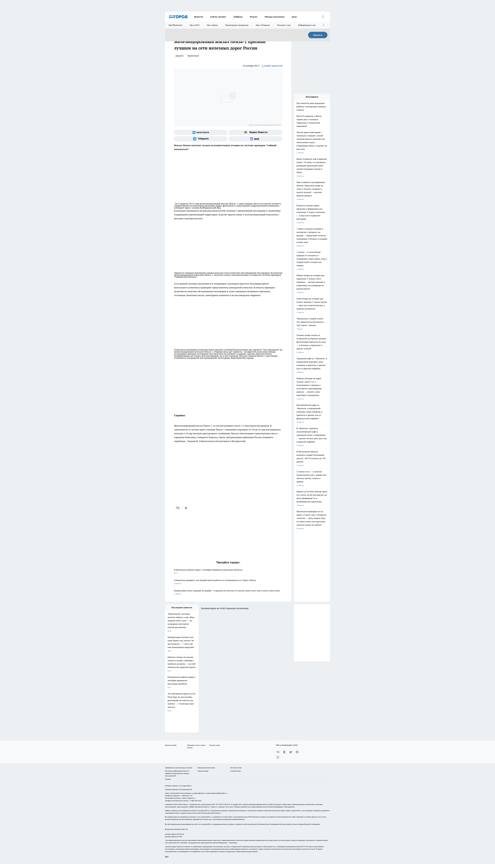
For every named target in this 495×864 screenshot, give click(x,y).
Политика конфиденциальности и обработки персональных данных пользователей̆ (177, 773)
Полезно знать (214, 745)
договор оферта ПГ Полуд (174, 834)
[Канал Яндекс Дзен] (297, 752)
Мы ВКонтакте (175, 25)
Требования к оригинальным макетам (178, 768)
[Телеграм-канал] (201, 138)
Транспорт (193, 55)
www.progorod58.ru (185, 786)
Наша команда (203, 771)
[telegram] (186, 508)
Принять (317, 35)
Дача (294, 16)
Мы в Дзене (212, 25)
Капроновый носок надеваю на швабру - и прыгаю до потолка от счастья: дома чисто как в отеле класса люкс (227, 592)
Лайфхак (238, 16)
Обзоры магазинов (274, 16)
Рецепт (253, 16)
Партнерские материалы (236, 25)
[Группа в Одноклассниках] (284, 752)
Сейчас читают (218, 16)
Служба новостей (272, 65)
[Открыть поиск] (322, 16)
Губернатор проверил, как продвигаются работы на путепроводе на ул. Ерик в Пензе (215, 581)
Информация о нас (307, 25)
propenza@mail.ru (199, 793)
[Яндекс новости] (255, 132)
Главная (168, 779)
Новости (198, 16)
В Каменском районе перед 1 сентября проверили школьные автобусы (208, 571)
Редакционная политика (206, 768)
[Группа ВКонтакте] (201, 132)
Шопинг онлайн (170, 745)
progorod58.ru (204, 811)
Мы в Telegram (263, 25)
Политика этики (236, 768)
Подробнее (233, 843)
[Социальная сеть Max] (255, 138)
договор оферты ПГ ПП (173, 836)
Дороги (179, 55)
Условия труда (235, 771)
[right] (327, 25)
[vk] (178, 508)
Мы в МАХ (194, 25)
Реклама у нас (284, 25)
